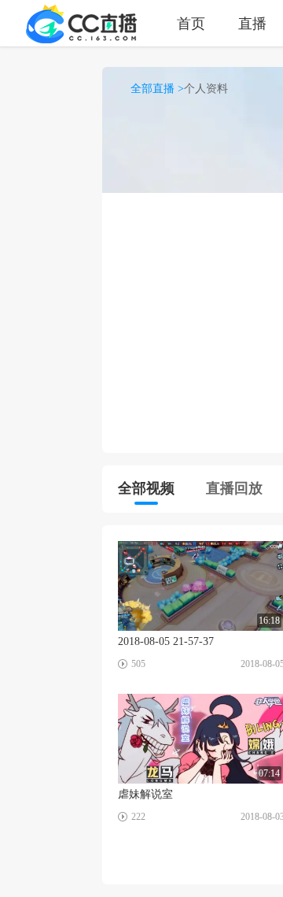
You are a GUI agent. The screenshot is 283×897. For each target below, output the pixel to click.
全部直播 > (157, 89)
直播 (252, 23)
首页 (191, 23)
